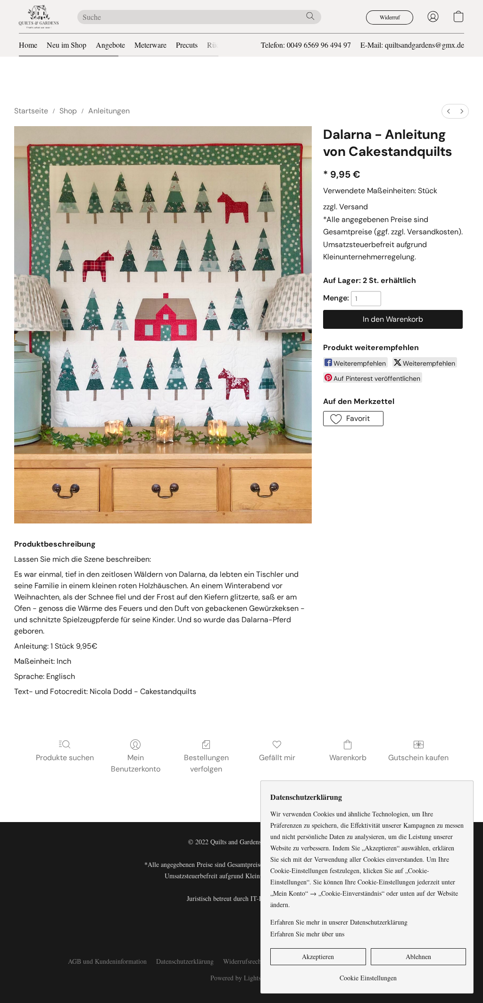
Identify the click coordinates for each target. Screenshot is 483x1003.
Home (28, 45)
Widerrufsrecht (243, 961)
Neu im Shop (66, 45)
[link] (368, 974)
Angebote (110, 45)
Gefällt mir (277, 758)
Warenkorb (347, 758)
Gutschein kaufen (418, 758)
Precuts (187, 45)
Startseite (31, 111)
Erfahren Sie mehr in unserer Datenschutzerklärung (339, 921)
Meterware (150, 45)
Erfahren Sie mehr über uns (307, 933)
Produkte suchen (65, 758)
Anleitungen (109, 111)
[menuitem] (448, 111)
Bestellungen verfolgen (206, 763)
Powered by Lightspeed (241, 977)
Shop (68, 111)
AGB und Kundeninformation (107, 961)
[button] (38, 16)
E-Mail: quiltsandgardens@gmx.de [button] (412, 45)
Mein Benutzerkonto (135, 763)
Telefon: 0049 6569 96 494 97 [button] (306, 45)
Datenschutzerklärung (185, 961)
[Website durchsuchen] (310, 16)
